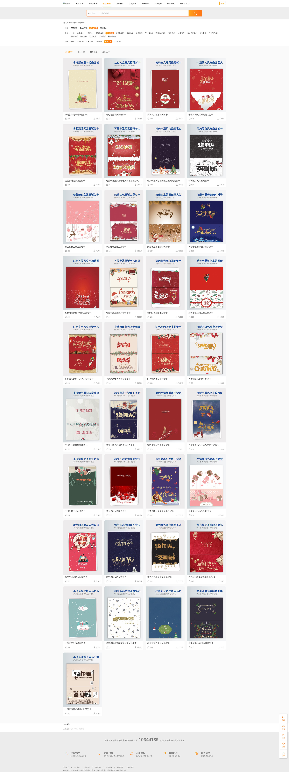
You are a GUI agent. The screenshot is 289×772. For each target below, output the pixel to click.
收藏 (283, 745)
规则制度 (203, 33)
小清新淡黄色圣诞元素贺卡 (118, 379)
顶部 (283, 754)
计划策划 (93, 36)
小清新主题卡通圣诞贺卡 (76, 114)
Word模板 (107, 4)
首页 (65, 23)
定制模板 (132, 4)
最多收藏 (93, 52)
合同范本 (89, 33)
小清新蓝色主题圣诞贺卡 (158, 643)
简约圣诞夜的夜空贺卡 (116, 577)
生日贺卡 (89, 41)
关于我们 (66, 767)
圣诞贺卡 (80, 23)
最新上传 (106, 52)
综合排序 (69, 52)
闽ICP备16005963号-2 (119, 770)
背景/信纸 (171, 33)
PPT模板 (79, 4)
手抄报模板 (149, 33)
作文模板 (80, 33)
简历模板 (120, 4)
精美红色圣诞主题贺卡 (116, 247)
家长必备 (83, 36)
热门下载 (81, 52)
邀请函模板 (100, 33)
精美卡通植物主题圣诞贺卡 (201, 313)
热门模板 (74, 729)
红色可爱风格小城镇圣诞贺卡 (78, 313)
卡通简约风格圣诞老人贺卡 (201, 114)
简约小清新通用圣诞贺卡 (158, 445)
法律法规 (74, 36)
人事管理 (181, 33)
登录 (222, 3)
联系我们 (88, 767)
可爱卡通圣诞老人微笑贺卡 (118, 313)
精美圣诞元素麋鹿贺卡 (116, 511)
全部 (72, 33)
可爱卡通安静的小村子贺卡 (201, 247)
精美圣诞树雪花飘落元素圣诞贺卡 (121, 643)
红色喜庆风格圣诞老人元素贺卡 (79, 379)
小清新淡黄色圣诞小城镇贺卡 (78, 709)
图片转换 (171, 4)
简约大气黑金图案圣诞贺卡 (159, 577)
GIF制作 (158, 4)
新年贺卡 (99, 41)
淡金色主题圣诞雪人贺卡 (158, 247)
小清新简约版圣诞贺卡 (75, 643)
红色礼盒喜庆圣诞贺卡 (116, 114)
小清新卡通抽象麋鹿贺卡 (76, 445)
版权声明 (98, 767)
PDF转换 (145, 4)
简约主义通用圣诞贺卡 (157, 114)
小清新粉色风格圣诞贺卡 (200, 511)
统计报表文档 (192, 33)
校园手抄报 (112, 36)
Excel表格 (93, 4)
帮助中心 (77, 767)
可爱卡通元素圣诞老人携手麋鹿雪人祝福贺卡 (124, 181)
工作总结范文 (160, 33)
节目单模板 (120, 33)
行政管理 (102, 36)
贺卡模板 (110, 33)
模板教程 (130, 767)
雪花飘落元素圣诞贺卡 (75, 181)
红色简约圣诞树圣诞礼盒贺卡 (202, 577)
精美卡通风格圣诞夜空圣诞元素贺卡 (163, 181)
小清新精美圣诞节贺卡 (75, 511)
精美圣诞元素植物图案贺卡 (201, 643)
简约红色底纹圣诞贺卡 (157, 313)
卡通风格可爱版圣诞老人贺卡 (160, 511)
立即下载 (82, 93)
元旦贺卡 (117, 41)
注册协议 (109, 767)
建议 (283, 736)
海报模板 (139, 33)
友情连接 (66, 729)
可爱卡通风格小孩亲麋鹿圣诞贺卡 (204, 445)
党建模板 (130, 33)
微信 (283, 727)
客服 (283, 718)
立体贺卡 (80, 41)
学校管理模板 (214, 33)
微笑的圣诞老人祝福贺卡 (76, 577)
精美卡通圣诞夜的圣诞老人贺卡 (120, 445)
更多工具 (184, 4)
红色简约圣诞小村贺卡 (157, 379)
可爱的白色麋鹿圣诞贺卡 (200, 379)
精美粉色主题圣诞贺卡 (75, 247)
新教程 (81, 729)
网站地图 (120, 767)
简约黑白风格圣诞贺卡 (199, 181)
